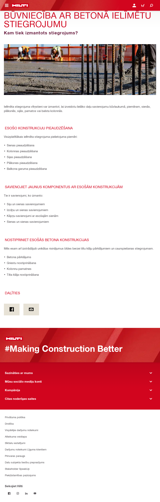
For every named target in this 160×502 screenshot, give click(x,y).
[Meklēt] (151, 5)
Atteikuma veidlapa (16, 436)
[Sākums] (20, 5)
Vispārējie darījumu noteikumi (21, 430)
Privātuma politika (15, 417)
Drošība (9, 423)
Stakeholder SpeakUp (17, 468)
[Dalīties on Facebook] (12, 309)
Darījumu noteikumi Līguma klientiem (25, 449)
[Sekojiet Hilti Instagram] (17, 493)
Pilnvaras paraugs (15, 455)
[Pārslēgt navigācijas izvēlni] (6, 5)
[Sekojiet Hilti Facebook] (9, 493)
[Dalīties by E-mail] (31, 309)
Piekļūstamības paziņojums (20, 475)
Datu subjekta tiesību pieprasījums (24, 462)
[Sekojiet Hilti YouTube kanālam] (35, 493)
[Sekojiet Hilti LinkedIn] (26, 493)
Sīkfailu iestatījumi (15, 442)
